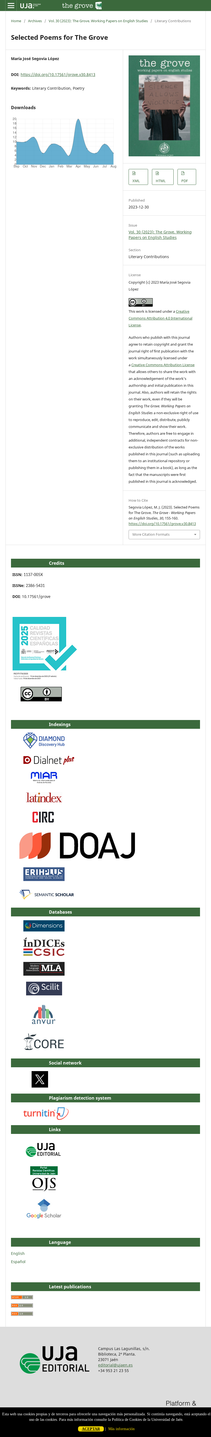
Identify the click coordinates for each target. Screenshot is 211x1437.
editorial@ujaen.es (115, 1365)
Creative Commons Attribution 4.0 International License (160, 318)
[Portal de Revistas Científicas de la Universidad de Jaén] (44, 1190)
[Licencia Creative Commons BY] (41, 699)
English (18, 1253)
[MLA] (44, 974)
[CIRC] (44, 822)
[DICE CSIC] (44, 954)
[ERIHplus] (44, 879)
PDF (184, 180)
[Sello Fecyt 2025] (44, 679)
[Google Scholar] (44, 1217)
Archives (35, 20)
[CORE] (44, 1051)
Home (16, 20)
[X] (40, 1086)
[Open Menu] (10, 5)
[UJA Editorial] (44, 1159)
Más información (121, 1429)
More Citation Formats (151, 534)
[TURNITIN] (46, 1118)
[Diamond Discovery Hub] (44, 747)
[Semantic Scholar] (46, 900)
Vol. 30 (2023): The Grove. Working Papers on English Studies (98, 20)
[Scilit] (44, 993)
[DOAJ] (77, 859)
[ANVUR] (44, 1023)
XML (136, 180)
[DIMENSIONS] (44, 930)
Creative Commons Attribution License (163, 364)
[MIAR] (44, 783)
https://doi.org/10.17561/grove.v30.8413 (58, 74)
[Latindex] (44, 802)
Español (18, 1261)
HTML (161, 180)
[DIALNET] (48, 763)
